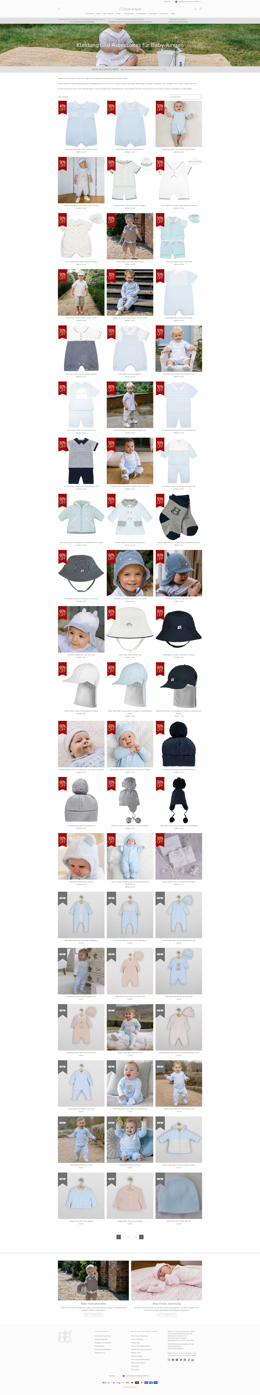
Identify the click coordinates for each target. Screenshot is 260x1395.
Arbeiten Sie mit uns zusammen (141, 1349)
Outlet (173, 14)
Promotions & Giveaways (103, 1349)
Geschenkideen (141, 14)
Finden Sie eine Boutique (139, 1336)
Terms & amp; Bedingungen (140, 1359)
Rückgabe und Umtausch (103, 1343)
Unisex (118, 14)
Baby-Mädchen (108, 14)
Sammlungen (89, 14)
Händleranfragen (136, 1356)
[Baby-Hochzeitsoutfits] (93, 1280)
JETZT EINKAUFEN (93, 1315)
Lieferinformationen (101, 1339)
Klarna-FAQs (135, 1370)
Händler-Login (136, 1353)
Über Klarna (135, 1366)
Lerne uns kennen (137, 1339)
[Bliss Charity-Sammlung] (166, 1280)
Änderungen (153, 14)
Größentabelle (99, 1346)
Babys (99, 14)
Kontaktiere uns (100, 1353)
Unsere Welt (164, 14)
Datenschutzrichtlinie (138, 1363)
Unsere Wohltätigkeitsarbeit (140, 1346)
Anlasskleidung (129, 14)
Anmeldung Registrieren (103, 1336)
